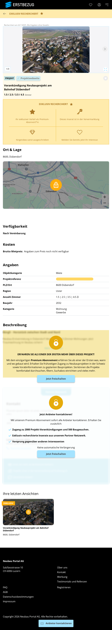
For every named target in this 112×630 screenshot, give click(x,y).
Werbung (62, 576)
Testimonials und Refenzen (72, 581)
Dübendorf (68, 285)
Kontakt (61, 572)
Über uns (62, 567)
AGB (5, 592)
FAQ (5, 587)
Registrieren (64, 587)
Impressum (9, 601)
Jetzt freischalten (56, 378)
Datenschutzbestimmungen (18, 596)
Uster (59, 291)
